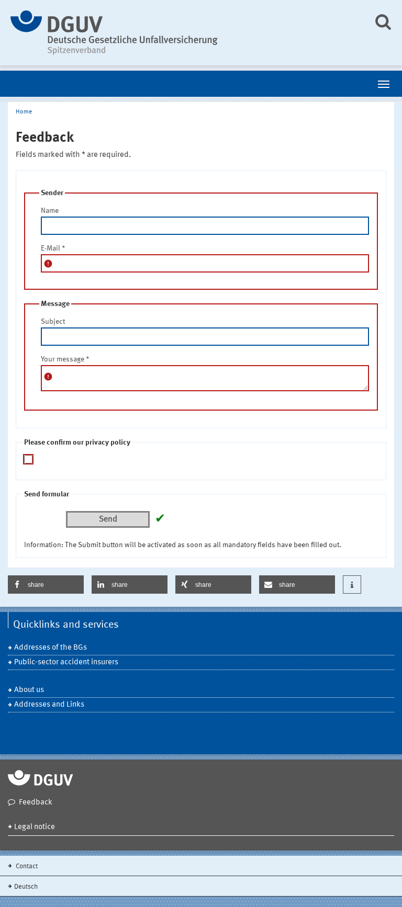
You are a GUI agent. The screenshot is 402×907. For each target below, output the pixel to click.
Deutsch (26, 886)
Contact (26, 866)
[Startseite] (184, 32)
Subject (53, 321)
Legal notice (34, 827)
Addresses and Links (49, 705)
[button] (46, 584)
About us (29, 690)
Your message (65, 359)
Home (24, 112)
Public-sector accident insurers (66, 662)
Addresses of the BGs (50, 648)
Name (50, 210)
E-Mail (53, 248)
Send (108, 519)
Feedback (35, 803)
